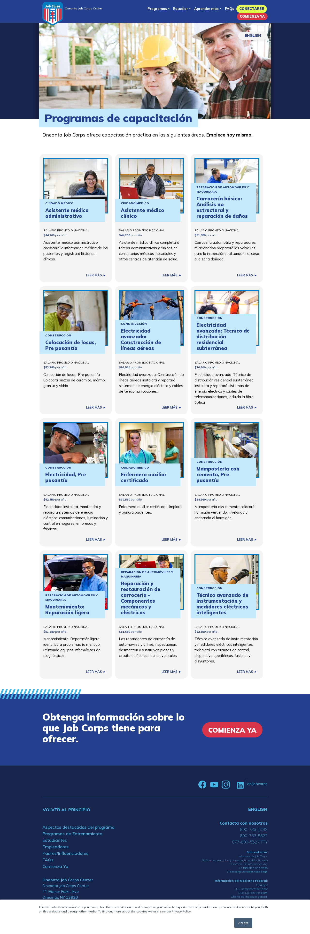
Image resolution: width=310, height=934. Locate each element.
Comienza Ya (252, 16)
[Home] (52, 13)
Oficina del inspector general (249, 896)
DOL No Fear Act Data (253, 893)
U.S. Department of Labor (251, 889)
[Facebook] (202, 784)
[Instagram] (225, 784)
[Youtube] (214, 784)
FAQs (229, 9)
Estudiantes (54, 840)
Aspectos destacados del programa (78, 827)
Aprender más (206, 9)
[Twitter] (233, 785)
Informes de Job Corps (253, 856)
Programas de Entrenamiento (72, 833)
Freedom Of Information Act (249, 864)
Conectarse (251, 9)
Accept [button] (243, 923)
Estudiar (180, 9)
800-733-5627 (254, 835)
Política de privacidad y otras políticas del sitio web (235, 860)
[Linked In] (240, 785)
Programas (157, 9)
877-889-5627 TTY (250, 841)
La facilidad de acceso (253, 868)
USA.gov (262, 885)
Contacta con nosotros (244, 823)
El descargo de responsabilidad (247, 871)
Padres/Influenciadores (65, 853)
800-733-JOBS (254, 829)
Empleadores (55, 847)
